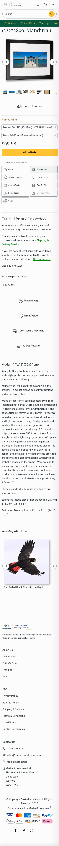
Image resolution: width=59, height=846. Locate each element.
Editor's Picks (28, 23)
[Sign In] (53, 4)
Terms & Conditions (13, 715)
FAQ (4, 689)
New (55, 23)
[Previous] (5, 62)
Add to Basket (30, 152)
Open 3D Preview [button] (33, 106)
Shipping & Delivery (13, 709)
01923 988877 (14, 748)
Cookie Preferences (13, 729)
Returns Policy (10, 702)
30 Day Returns (42, 259)
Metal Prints (9, 722)
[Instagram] (31, 831)
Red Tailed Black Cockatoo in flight (23, 587)
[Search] (52, 14)
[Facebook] (15, 831)
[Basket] (45, 4)
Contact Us (8, 741)
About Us (7, 649)
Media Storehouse (39, 808)
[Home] (12, 4)
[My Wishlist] (37, 4)
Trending (44, 23)
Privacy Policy (10, 695)
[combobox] (26, 14)
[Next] (53, 62)
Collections (10, 23)
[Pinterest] (23, 831)
